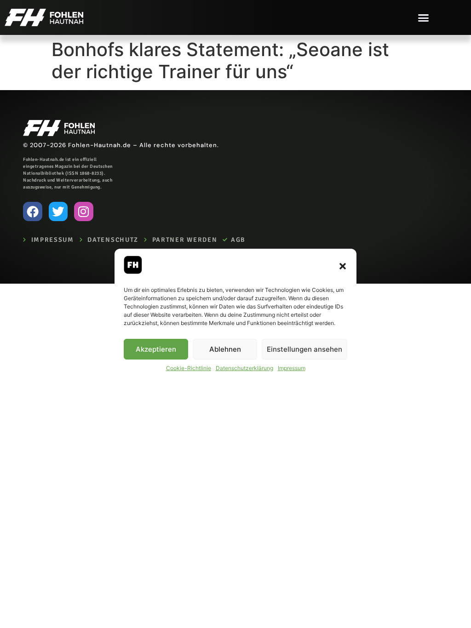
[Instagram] (83, 211)
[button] (342, 266)
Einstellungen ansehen (304, 349)
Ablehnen (225, 349)
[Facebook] (32, 211)
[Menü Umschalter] (423, 17)
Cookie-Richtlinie (188, 368)
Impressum (291, 368)
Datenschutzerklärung (244, 368)
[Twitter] (58, 211)
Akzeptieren (156, 349)
